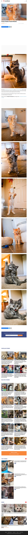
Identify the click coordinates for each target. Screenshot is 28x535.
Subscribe (20, 335)
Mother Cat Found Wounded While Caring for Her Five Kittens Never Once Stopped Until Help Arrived (7, 420)
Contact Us (14, 532)
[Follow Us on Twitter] (12, 454)
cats (1, 330)
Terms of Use (21, 532)
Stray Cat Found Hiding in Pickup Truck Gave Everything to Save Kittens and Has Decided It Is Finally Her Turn (20, 434)
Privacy (18, 532)
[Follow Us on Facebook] (10, 454)
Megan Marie (5, 527)
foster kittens (5, 330)
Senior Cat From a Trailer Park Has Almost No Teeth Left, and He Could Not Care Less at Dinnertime (20, 362)
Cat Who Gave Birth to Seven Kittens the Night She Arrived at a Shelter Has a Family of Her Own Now (7, 407)
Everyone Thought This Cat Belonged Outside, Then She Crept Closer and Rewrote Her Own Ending (20, 461)
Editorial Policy (10, 532)
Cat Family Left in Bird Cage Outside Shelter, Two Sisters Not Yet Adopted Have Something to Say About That (20, 393)
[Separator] (11, 27)
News (2, 390)
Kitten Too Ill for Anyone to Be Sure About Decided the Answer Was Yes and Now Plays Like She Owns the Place (20, 447)
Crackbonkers (21, 96)
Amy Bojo (2, 23)
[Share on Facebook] (4, 27)
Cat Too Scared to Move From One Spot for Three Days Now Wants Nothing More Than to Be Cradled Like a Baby (20, 375)
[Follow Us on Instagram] (14, 454)
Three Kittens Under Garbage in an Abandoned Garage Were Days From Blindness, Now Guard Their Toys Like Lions (20, 420)
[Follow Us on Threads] (18, 454)
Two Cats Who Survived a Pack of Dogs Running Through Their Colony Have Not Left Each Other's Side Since (7, 393)
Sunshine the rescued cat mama (9, 89)
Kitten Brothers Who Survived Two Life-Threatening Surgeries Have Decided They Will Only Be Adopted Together (20, 474)
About (6, 532)
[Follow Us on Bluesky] (16, 454)
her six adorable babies (18, 89)
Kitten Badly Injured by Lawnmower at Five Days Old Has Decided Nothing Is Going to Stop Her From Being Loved (20, 407)
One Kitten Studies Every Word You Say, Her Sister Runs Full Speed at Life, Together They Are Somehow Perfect (7, 447)
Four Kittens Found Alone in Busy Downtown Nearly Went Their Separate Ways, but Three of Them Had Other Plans (7, 362)
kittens (12, 330)
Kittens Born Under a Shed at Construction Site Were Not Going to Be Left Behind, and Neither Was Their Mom (7, 375)
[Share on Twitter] (9, 27)
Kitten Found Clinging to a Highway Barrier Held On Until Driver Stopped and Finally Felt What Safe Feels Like (20, 487)
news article (8, 330)
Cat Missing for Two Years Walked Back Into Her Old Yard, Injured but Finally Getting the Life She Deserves (7, 434)
